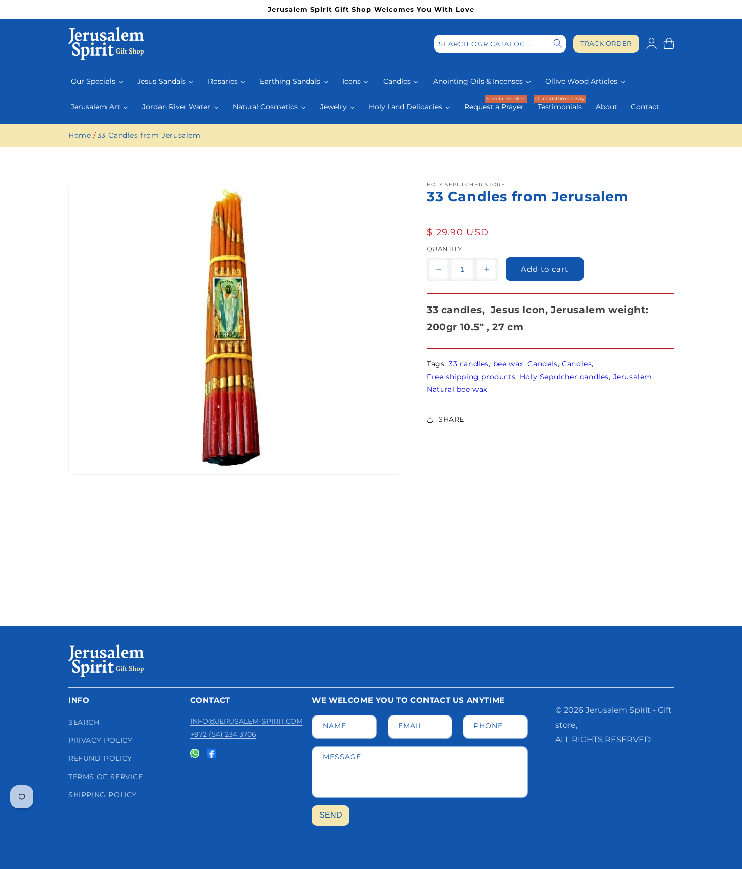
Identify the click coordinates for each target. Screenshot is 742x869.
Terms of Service (105, 776)
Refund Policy (100, 758)
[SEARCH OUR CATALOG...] (558, 44)
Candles (577, 363)
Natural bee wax (457, 389)
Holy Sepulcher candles (564, 376)
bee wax (508, 363)
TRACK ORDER (606, 43)
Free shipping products (471, 376)
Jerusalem (632, 376)
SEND (330, 815)
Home (79, 135)
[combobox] (500, 44)
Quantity (444, 249)
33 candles (469, 363)
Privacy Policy (100, 740)
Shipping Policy (102, 794)
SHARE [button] (451, 419)
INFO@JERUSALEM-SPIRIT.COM (246, 721)
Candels (542, 363)
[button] (669, 43)
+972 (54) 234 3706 (223, 734)
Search (84, 722)
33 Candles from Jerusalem (149, 135)
